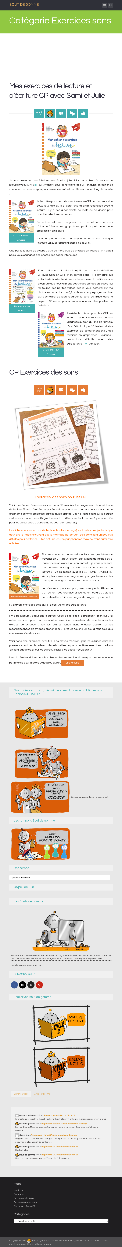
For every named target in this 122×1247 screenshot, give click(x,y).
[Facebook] (14, 984)
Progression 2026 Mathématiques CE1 (59, 1147)
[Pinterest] (39, 984)
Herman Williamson (28, 1115)
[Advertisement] (61, 56)
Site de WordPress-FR (24, 1206)
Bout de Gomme (24, 4)
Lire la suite (72, 662)
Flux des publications (24, 1198)
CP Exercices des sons (43, 372)
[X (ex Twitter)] (31, 984)
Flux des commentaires (25, 1202)
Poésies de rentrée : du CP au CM (60, 1115)
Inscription (19, 1190)
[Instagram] (22, 984)
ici (36, 184)
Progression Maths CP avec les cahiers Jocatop (64, 1124)
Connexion (19, 1194)
